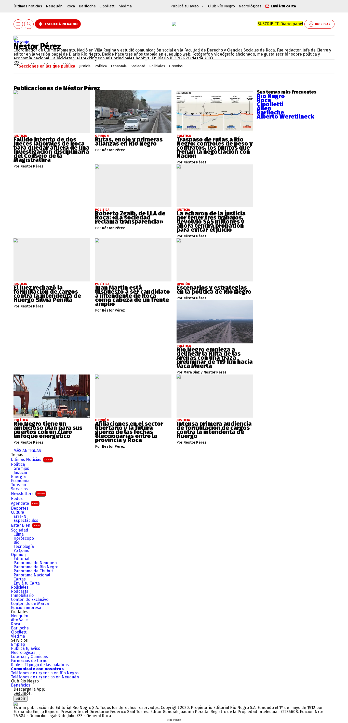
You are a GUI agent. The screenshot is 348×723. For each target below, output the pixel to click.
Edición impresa (26, 608)
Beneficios (20, 685)
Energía (18, 477)
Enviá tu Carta (27, 583)
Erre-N (20, 516)
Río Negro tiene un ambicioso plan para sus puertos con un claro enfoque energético (48, 430)
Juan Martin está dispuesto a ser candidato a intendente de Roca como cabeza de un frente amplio (132, 295)
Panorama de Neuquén (35, 563)
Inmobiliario (22, 595)
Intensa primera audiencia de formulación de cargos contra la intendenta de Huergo (214, 430)
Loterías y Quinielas (29, 657)
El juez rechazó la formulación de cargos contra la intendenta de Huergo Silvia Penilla (47, 293)
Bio (16, 542)
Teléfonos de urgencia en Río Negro (44, 673)
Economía (20, 481)
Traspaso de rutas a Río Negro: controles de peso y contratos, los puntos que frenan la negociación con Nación (215, 147)
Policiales (20, 587)
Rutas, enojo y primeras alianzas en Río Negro (129, 141)
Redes (17, 499)
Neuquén (54, 6)
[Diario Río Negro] (174, 24)
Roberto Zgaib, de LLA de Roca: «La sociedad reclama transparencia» (130, 217)
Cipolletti (107, 6)
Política (18, 464)
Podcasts (19, 591)
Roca (70, 6)
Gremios (21, 469)
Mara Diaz (191, 372)
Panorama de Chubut (33, 571)
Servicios (19, 489)
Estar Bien (25, 525)
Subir (20, 698)
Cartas (20, 579)
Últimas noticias (28, 6)
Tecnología (24, 547)
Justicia (20, 473)
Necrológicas (250, 6)
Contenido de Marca (30, 604)
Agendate (24, 503)
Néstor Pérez (31, 166)
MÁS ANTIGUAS (27, 450)
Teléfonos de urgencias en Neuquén (45, 677)
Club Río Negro (221, 6)
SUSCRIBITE (280, 23)
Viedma (125, 6)
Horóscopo (24, 538)
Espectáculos (26, 521)
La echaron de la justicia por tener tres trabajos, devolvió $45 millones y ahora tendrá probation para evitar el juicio (211, 221)
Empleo (18, 644)
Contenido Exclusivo (29, 600)
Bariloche (87, 6)
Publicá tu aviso (25, 649)
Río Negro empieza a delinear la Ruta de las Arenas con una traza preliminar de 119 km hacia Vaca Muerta (215, 357)
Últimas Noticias (31, 459)
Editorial (21, 559)
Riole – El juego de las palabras (40, 665)
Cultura (17, 512)
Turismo (18, 485)
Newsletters (28, 493)
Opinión (18, 555)
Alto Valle (19, 620)
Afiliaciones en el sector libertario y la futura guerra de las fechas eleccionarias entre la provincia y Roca (129, 432)
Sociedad (19, 530)
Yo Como (21, 551)
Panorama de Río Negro (36, 567)
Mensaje (21, 42)
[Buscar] (29, 24)
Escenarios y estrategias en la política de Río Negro (214, 289)
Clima (19, 534)
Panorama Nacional (32, 575)
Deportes (20, 508)
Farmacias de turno (29, 661)
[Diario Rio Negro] (16, 703)
